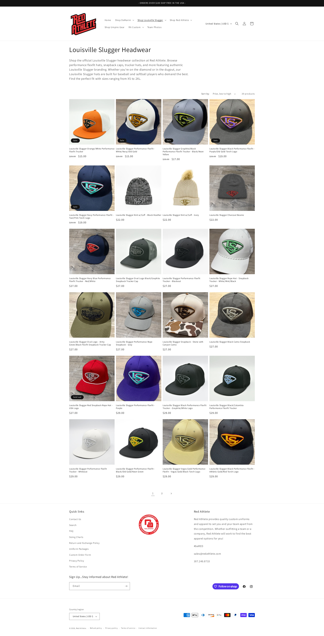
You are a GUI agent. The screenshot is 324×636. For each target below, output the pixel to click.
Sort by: (205, 93)
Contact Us (75, 519)
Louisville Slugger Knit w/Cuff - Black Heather (138, 215)
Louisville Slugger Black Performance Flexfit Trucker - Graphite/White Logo (184, 407)
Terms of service (128, 628)
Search (73, 525)
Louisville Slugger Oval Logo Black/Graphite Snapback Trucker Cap (138, 280)
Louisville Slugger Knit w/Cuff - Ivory (181, 215)
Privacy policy (111, 628)
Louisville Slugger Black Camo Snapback (229, 342)
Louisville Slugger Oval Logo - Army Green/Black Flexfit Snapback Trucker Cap (90, 343)
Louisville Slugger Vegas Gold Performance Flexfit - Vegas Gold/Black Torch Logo (184, 470)
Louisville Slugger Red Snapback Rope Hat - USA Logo (91, 407)
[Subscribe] (126, 586)
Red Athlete (81, 628)
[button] (124, 20)
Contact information (148, 628)
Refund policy (96, 628)
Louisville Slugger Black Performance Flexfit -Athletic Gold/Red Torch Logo (232, 470)
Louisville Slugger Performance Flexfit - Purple (135, 407)
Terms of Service (78, 566)
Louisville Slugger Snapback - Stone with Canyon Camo (183, 343)
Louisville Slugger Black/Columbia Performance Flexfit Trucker (226, 407)
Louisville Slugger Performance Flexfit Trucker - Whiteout (88, 470)
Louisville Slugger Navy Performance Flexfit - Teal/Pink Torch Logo (91, 216)
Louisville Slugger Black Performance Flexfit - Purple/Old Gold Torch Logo (232, 150)
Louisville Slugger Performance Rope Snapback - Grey (134, 343)
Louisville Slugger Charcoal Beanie (226, 215)
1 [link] (153, 493)
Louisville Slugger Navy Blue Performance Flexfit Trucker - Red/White (90, 280)
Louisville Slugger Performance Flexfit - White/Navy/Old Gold (135, 150)
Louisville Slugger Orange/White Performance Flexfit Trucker (92, 150)
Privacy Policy (76, 560)
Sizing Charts (76, 537)
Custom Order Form (80, 554)
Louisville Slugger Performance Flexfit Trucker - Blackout (181, 280)
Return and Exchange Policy (84, 542)
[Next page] (171, 493)
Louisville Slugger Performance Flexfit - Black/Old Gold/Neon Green (135, 470)
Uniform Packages (79, 548)
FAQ (71, 531)
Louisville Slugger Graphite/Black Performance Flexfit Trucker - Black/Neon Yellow (183, 151)
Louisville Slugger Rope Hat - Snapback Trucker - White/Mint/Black (229, 280)
